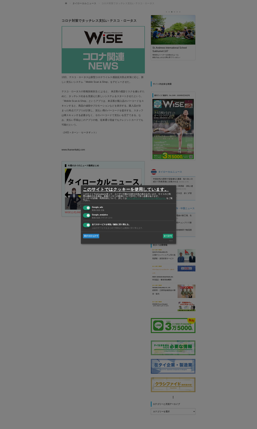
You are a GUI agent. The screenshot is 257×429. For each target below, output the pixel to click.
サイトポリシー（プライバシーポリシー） (146, 198)
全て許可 (168, 236)
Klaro (171, 241)
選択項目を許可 (91, 236)
